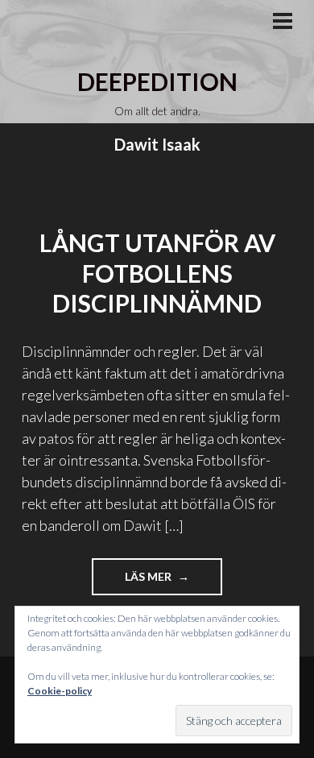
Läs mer (173, 582)
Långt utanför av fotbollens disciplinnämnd (157, 272)
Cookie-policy (59, 691)
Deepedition (157, 81)
